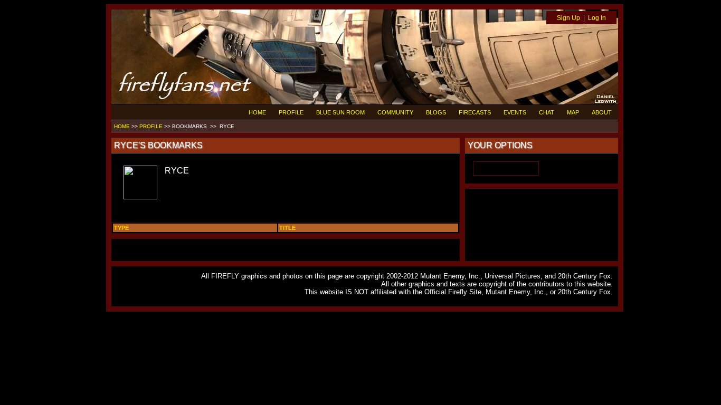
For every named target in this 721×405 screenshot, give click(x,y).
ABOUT (602, 112)
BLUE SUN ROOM (340, 112)
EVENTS (515, 112)
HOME (257, 112)
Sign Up (568, 18)
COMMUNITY (395, 112)
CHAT (546, 112)
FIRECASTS (475, 112)
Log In (597, 18)
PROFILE (291, 112)
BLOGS (436, 112)
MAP (573, 112)
